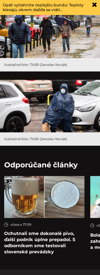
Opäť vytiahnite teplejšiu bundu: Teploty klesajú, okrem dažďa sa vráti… (43, 7)
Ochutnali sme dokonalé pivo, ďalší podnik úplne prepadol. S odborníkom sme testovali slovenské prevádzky (39, 242)
